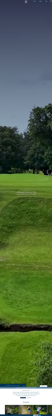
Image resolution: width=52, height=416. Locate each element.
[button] (50, 1)
